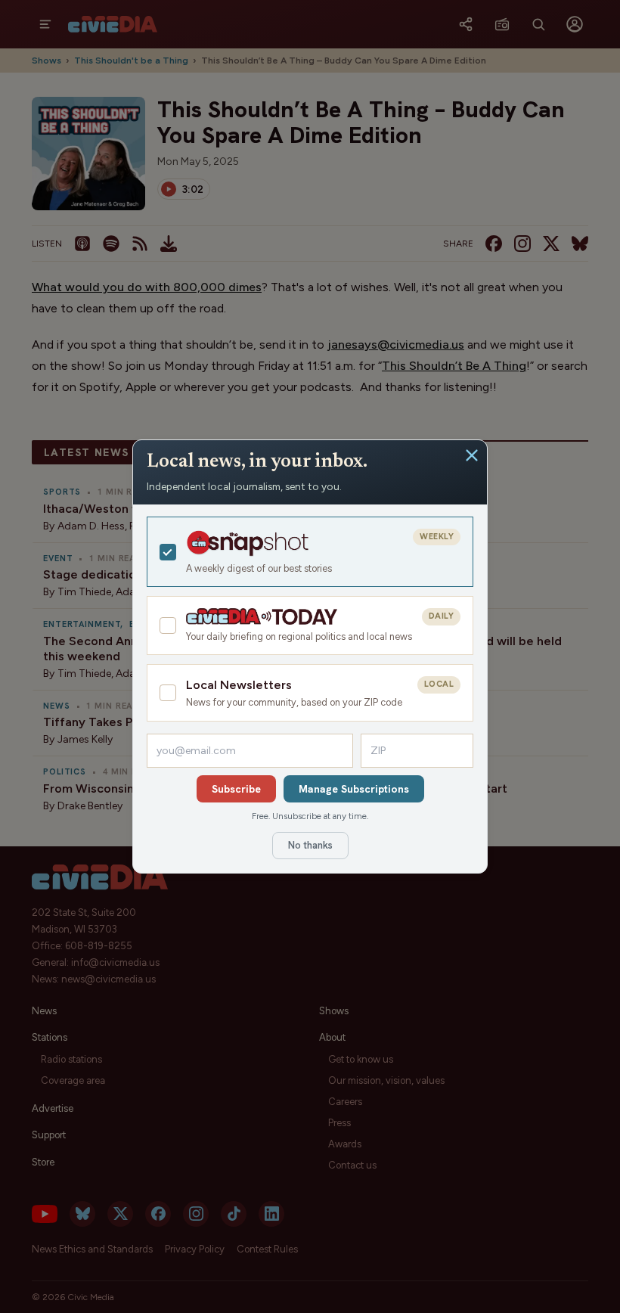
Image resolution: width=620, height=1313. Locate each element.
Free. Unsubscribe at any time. (310, 816)
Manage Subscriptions (354, 789)
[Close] (471, 455)
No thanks (310, 845)
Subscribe (236, 789)
